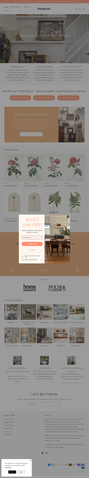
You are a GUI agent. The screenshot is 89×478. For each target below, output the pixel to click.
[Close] (30, 460)
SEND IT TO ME (32, 244)
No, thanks (32, 249)
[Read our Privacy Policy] (42, 260)
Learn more (8, 467)
